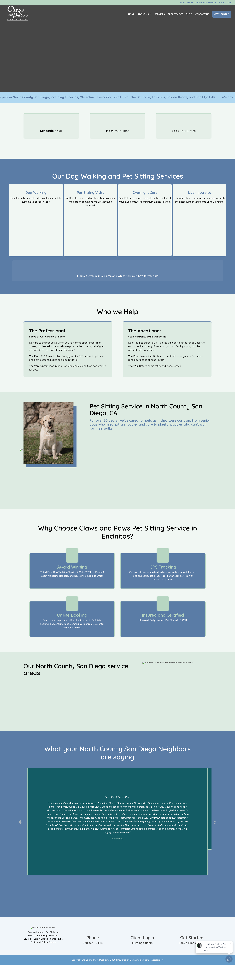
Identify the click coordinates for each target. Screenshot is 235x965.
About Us (143, 14)
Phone (92, 937)
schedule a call (82, 708)
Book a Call (225, 2)
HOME (131, 14)
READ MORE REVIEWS (116, 898)
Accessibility (157, 959)
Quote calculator (116, 268)
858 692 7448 (59, 708)
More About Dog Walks (35, 207)
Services (160, 14)
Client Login (186, 2)
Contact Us (202, 14)
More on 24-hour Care (198, 207)
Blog (189, 14)
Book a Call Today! (116, 146)
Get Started (221, 14)
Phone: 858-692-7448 (205, 2)
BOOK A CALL (103, 495)
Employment (175, 14)
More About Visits (89, 211)
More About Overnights (144, 207)
